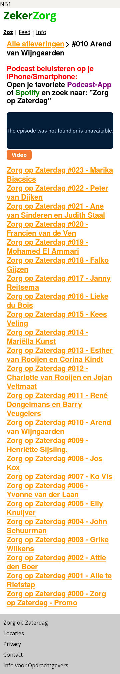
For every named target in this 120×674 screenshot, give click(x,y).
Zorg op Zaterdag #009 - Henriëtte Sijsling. (47, 444)
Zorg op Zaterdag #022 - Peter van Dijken (57, 192)
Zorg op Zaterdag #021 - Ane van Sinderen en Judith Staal (56, 210)
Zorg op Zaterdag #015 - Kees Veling (57, 318)
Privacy (12, 644)
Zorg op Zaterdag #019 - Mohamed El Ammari (47, 246)
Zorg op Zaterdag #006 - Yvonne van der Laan (47, 489)
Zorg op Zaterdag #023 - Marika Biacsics (60, 174)
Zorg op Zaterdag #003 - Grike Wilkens (58, 543)
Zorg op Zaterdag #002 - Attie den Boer (56, 562)
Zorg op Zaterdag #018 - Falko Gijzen (58, 264)
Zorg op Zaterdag (25, 622)
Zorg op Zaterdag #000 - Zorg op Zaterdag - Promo (56, 598)
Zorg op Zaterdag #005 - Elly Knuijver (55, 507)
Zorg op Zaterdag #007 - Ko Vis (59, 476)
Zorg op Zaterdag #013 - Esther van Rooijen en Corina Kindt (60, 354)
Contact (13, 654)
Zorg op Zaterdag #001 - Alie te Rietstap (59, 580)
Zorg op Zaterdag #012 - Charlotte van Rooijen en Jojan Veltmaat (59, 377)
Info (41, 32)
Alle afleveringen (35, 43)
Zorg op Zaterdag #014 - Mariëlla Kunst (47, 336)
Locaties (13, 633)
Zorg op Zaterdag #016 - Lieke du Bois (57, 300)
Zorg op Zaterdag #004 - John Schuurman (57, 525)
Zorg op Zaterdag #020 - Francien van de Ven (47, 228)
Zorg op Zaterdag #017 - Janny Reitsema (59, 282)
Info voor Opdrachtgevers (35, 665)
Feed (24, 32)
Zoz (8, 32)
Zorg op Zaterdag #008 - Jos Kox (54, 462)
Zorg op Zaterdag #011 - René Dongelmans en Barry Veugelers (57, 404)
